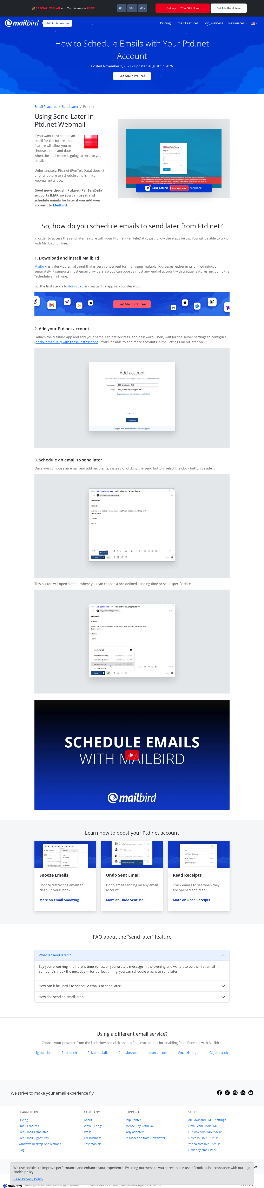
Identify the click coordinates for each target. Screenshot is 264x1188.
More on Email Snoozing (59, 900)
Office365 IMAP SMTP (203, 1138)
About (88, 1120)
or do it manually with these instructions (66, 342)
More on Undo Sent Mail (126, 900)
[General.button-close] (249, 1168)
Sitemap (125, 1185)
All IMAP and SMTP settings (207, 1120)
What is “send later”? (55, 955)
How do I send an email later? (61, 997)
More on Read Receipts (191, 900)
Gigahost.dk (218, 1052)
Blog (22, 1150)
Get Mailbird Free (132, 76)
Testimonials (92, 1144)
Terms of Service (98, 1185)
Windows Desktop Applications (40, 1144)
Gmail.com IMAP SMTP (203, 1126)
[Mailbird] (22, 22)
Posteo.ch (69, 1052)
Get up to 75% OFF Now (182, 8)
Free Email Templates (33, 1132)
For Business (213, 23)
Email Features (187, 23)
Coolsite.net (127, 1052)
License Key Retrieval (139, 1126)
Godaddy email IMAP (202, 1150)
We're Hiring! (93, 1126)
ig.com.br (43, 1052)
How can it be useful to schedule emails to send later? (80, 986)
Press (87, 1132)
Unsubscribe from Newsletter (145, 1138)
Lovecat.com (157, 1052)
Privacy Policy (113, 1185)
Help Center (133, 1120)
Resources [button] (236, 23)
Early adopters (135, 1132)
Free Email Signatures (34, 1138)
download (76, 286)
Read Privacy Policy (28, 1179)
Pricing (165, 23)
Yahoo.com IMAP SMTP (204, 1144)
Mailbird (60, 205)
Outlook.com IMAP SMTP (205, 1132)
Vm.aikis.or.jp (188, 1052)
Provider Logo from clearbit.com (145, 1185)
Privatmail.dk (97, 1052)
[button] (254, 23)
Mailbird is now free (57, 23)
